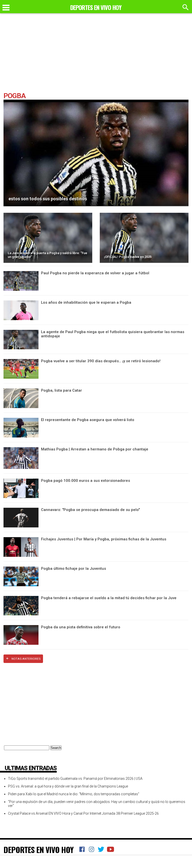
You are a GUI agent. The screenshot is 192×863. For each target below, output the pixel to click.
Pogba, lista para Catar (61, 390)
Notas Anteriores (26, 658)
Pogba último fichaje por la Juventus (73, 568)
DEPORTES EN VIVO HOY (39, 849)
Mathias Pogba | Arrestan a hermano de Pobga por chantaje (94, 449)
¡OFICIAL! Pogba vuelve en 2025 (128, 257)
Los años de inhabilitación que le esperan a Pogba (86, 302)
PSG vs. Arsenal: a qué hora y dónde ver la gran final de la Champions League (68, 786)
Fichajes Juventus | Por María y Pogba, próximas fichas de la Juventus (103, 539)
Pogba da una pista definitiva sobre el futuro (80, 627)
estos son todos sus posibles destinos (47, 198)
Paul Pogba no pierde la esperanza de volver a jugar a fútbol (95, 273)
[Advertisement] (96, 55)
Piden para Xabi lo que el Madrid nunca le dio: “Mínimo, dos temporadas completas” (73, 794)
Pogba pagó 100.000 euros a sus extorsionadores (85, 480)
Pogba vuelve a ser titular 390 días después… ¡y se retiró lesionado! (100, 361)
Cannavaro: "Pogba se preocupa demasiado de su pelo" (90, 509)
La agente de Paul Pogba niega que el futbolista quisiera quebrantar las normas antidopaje (112, 334)
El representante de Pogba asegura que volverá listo (87, 420)
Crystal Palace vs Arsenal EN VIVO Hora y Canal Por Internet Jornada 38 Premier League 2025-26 (83, 813)
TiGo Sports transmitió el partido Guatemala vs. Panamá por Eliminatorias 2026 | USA (75, 779)
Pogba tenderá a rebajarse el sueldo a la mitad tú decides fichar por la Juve (108, 598)
